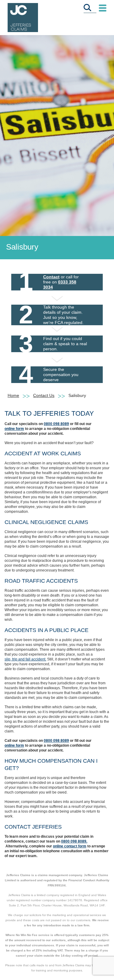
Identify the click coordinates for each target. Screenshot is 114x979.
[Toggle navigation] (102, 8)
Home (13, 395)
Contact (51, 276)
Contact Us (43, 395)
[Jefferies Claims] (23, 17)
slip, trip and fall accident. (25, 659)
